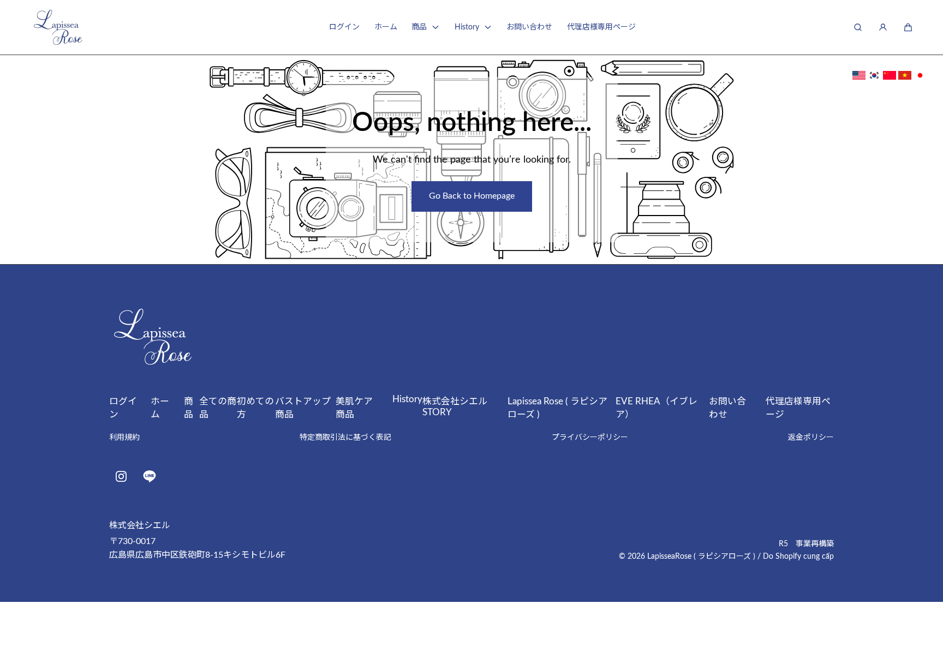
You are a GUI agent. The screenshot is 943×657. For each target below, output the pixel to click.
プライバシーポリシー (590, 437)
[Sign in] (883, 27)
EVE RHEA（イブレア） (656, 408)
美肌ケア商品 (354, 408)
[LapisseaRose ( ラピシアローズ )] (58, 27)
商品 (419, 27)
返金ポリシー (811, 437)
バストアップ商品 (303, 408)
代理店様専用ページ (601, 27)
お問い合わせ (529, 27)
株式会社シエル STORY (459, 407)
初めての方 (255, 408)
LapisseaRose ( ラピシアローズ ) (701, 556)
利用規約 (124, 437)
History (467, 27)
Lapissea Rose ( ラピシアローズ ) (557, 408)
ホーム (385, 27)
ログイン (344, 27)
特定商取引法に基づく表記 (345, 437)
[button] (908, 27)
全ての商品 (217, 408)
